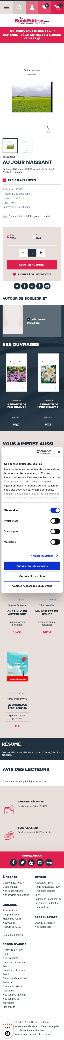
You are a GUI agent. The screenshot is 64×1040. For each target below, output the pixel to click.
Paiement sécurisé (31, 801)
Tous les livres (10, 910)
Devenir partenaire (45, 922)
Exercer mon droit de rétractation (32, 1034)
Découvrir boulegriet (36, 321)
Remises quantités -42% (47, 886)
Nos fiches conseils (13, 890)
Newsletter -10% (44, 882)
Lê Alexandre (46, 605)
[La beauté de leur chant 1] (16, 372)
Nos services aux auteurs (16, 894)
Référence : (9, 189)
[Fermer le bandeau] (59, 452)
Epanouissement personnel (17, 623)
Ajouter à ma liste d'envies (34, 274)
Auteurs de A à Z (12, 926)
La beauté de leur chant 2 (48, 405)
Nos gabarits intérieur (14, 994)
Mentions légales (50, 1026)
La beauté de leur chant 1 (15, 405)
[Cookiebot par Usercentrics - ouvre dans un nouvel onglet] (38, 452)
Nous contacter (11, 958)
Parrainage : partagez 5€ (48, 898)
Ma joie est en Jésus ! (46, 613)
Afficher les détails (42, 555)
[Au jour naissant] (32, 134)
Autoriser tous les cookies (32, 566)
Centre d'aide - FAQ (13, 949)
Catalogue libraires (13, 934)
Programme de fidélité (46, 903)
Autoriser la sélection (32, 575)
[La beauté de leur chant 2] (48, 372)
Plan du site (9, 1006)
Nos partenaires (43, 926)
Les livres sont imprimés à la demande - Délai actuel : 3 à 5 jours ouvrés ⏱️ (32, 35)
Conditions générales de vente (21, 1026)
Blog (5, 953)
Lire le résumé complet (22, 180)
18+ (5, 930)
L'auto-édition (10, 886)
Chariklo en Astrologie (17, 613)
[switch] (55, 521)
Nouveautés (9, 922)
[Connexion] (32, 10)
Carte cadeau (42, 907)
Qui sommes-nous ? (13, 882)
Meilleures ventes (12, 918)
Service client (28, 827)
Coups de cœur (11, 914)
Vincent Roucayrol (17, 699)
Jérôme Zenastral (17, 605)
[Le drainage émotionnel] (17, 666)
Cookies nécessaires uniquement (32, 585)
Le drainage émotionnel (17, 706)
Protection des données (32, 1030)
